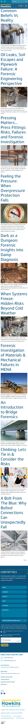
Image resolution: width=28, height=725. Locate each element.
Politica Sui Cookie (20, 718)
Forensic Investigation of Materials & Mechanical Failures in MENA (13, 357)
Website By (3, 721)
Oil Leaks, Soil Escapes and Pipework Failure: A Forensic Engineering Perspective (13, 69)
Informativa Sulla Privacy (6, 716)
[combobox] (14, 620)
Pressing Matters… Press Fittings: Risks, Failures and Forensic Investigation (13, 129)
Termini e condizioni (17, 716)
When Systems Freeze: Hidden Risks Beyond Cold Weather (14, 303)
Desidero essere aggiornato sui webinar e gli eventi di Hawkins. (13, 631)
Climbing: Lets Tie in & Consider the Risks (13, 457)
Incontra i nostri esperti (8, 682)
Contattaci (4, 684)
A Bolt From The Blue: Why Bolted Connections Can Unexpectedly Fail (13, 512)
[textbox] (14, 621)
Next (25, 560)
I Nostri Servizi (5, 679)
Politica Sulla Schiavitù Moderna (7, 718)
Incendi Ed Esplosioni (7, 677)
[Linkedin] (1, 693)
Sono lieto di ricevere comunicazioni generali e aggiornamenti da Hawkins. (11, 635)
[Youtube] (4, 693)
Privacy (25, 628)
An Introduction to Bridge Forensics (12, 409)
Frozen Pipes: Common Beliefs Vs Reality (13, 13)
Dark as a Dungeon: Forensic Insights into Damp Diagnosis (12, 247)
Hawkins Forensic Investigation (18, 709)
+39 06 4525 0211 (8, 658)
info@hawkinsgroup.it (9, 660)
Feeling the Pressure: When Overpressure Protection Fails (13, 188)
